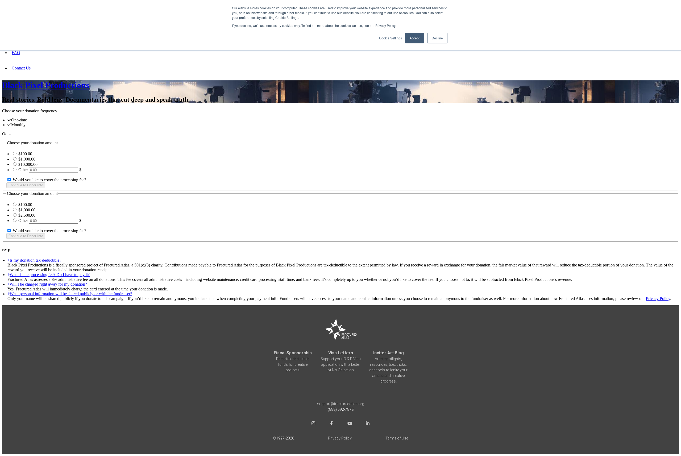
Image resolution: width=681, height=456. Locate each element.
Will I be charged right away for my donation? (48, 284)
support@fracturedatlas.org (340, 404)
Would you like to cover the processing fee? (49, 180)
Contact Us (21, 68)
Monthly (18, 124)
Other (23, 169)
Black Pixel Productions (45, 85)
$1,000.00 (26, 159)
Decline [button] (437, 38)
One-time (19, 120)
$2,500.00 (26, 215)
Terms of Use (396, 438)
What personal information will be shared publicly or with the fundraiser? (71, 293)
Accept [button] (415, 38)
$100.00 (25, 153)
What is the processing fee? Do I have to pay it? (50, 274)
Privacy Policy (658, 298)
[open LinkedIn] (368, 424)
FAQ (16, 52)
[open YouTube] (349, 424)
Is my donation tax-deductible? (35, 260)
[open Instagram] (313, 424)
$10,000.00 (28, 164)
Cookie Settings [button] (390, 38)
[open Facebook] (331, 424)
